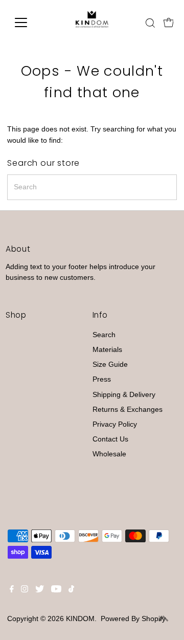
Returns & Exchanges (128, 409)
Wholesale (109, 454)
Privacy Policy (115, 424)
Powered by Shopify (133, 619)
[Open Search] (150, 23)
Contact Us (110, 439)
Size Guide (110, 364)
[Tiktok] (71, 590)
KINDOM (80, 619)
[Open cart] (169, 22)
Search (104, 335)
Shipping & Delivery (124, 395)
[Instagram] (24, 590)
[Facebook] (11, 590)
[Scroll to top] (163, 619)
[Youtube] (56, 590)
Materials (107, 350)
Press (102, 379)
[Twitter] (40, 590)
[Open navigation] (27, 22)
